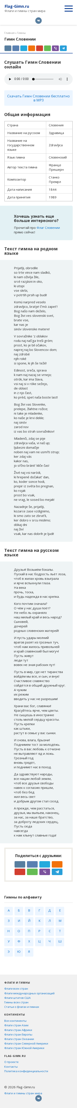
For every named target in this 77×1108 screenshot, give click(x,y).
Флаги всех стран (16, 988)
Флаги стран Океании (19, 1039)
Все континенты (15, 1020)
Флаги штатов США (17, 997)
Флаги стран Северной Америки (26, 1043)
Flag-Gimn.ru (16, 6)
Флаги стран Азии (16, 1025)
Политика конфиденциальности (26, 1071)
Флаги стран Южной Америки (24, 1048)
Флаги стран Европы (18, 1034)
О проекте (11, 1062)
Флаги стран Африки (18, 1030)
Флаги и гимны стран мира (23, 1093)
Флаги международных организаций (29, 993)
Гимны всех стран (16, 1002)
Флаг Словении (48, 227)
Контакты (11, 1066)
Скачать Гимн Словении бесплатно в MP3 (38, 98)
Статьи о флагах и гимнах (21, 1006)
